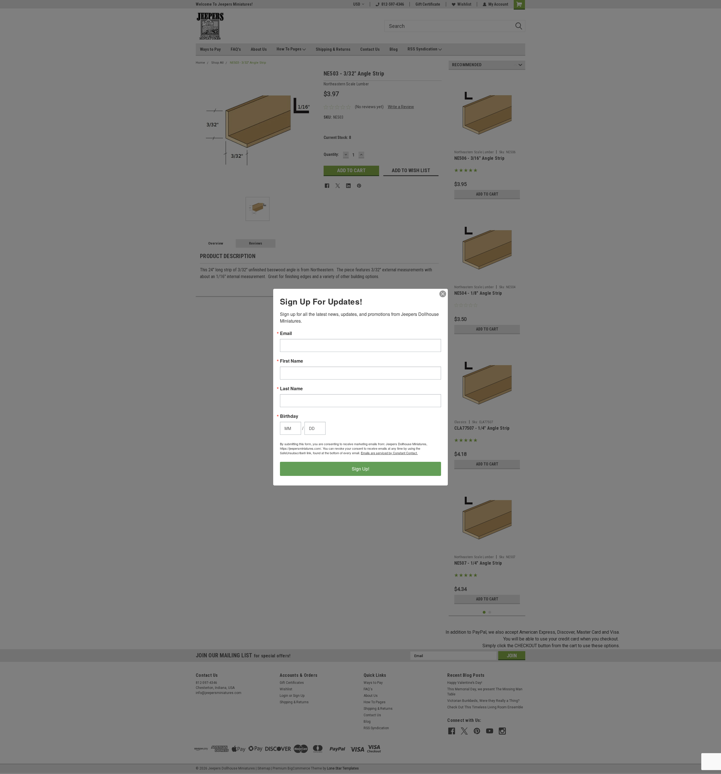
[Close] (442, 293)
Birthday (289, 416)
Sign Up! (360, 468)
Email (286, 333)
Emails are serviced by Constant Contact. (389, 453)
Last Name (291, 388)
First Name (291, 361)
